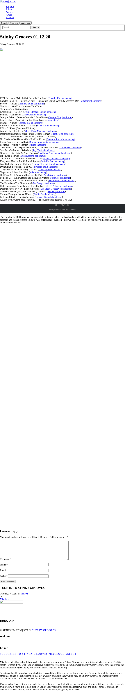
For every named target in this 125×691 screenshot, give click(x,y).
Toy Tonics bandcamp (70, 147)
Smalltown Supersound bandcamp (54, 153)
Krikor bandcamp (37, 145)
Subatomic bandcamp (90, 101)
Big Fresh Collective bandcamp (56, 188)
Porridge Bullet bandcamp (31, 103)
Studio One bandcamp (44, 194)
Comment (5, 559)
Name (4, 564)
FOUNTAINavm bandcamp (58, 186)
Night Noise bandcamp (62, 134)
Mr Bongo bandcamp (43, 183)
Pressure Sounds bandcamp (49, 197)
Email (3, 570)
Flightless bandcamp (60, 177)
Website (4, 576)
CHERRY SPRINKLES (44, 630)
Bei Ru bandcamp (56, 191)
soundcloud (52, 120)
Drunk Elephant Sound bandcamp (40, 112)
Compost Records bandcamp (61, 139)
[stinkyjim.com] (8, 1)
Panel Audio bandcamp (48, 125)
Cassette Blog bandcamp (34, 114)
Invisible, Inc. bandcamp (52, 161)
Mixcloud (4, 599)
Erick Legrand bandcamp (32, 155)
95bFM (24, 593)
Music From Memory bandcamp (40, 131)
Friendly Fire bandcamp (59, 98)
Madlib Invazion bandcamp (56, 158)
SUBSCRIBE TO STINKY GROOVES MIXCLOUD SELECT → (40, 654)
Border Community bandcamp (44, 142)
